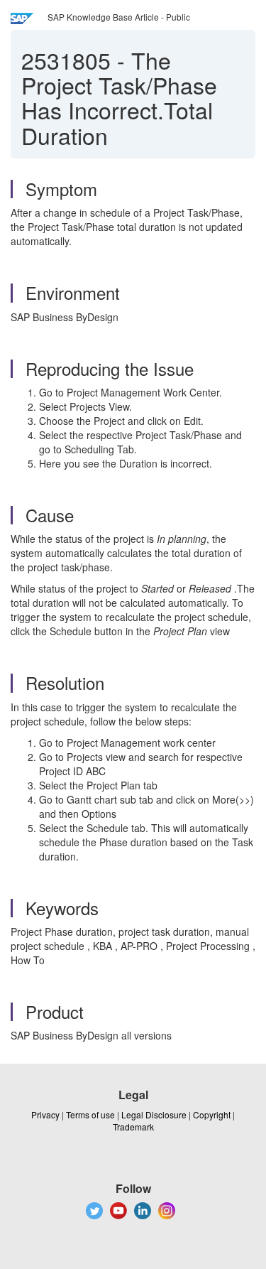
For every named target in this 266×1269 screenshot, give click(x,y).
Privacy (45, 1114)
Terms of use (90, 1114)
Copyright (212, 1114)
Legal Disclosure (154, 1114)
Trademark (133, 1126)
